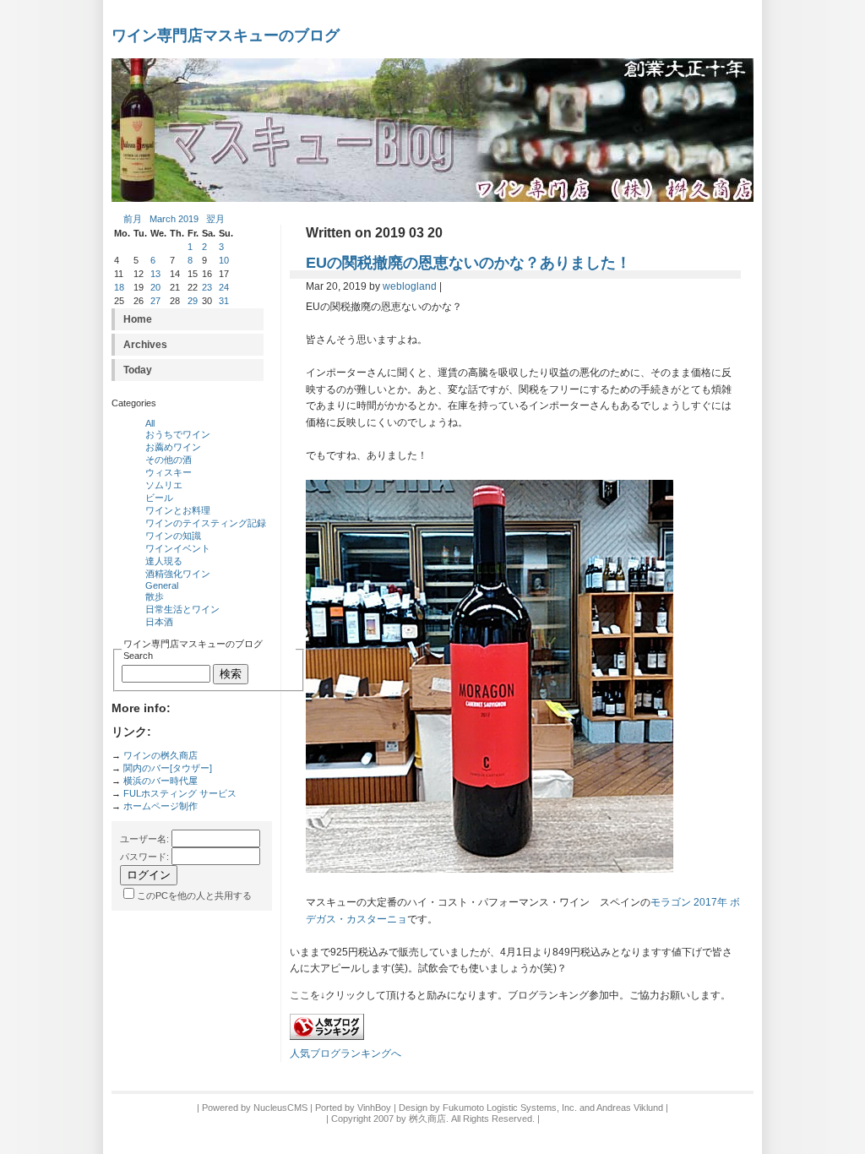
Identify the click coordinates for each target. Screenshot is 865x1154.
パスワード (143, 857)
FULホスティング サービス (180, 793)
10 (224, 260)
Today (137, 370)
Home (137, 319)
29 (193, 301)
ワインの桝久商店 (160, 755)
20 (155, 287)
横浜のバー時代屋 (160, 781)
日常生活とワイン (182, 609)
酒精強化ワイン (177, 574)
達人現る (163, 561)
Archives (145, 345)
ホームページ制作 (160, 806)
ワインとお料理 (177, 510)
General (161, 585)
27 (155, 301)
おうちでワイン (177, 434)
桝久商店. (429, 1118)
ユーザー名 (143, 839)
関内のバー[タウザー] (167, 768)
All (150, 423)
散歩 (154, 596)
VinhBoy (374, 1107)
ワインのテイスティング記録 (205, 523)
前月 (132, 219)
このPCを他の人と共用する (194, 895)
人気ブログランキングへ (345, 1053)
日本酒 (159, 622)
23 (207, 287)
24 (224, 287)
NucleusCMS (280, 1107)
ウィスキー (168, 472)
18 (119, 287)
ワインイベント (177, 548)
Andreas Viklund (629, 1107)
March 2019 (174, 219)
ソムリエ (163, 485)
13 (155, 274)
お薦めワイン (173, 447)
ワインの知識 (173, 536)
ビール (159, 498)
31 (224, 301)
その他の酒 (168, 460)
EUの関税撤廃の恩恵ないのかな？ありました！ (468, 262)
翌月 (215, 219)
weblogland (410, 286)
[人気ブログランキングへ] (327, 1036)
